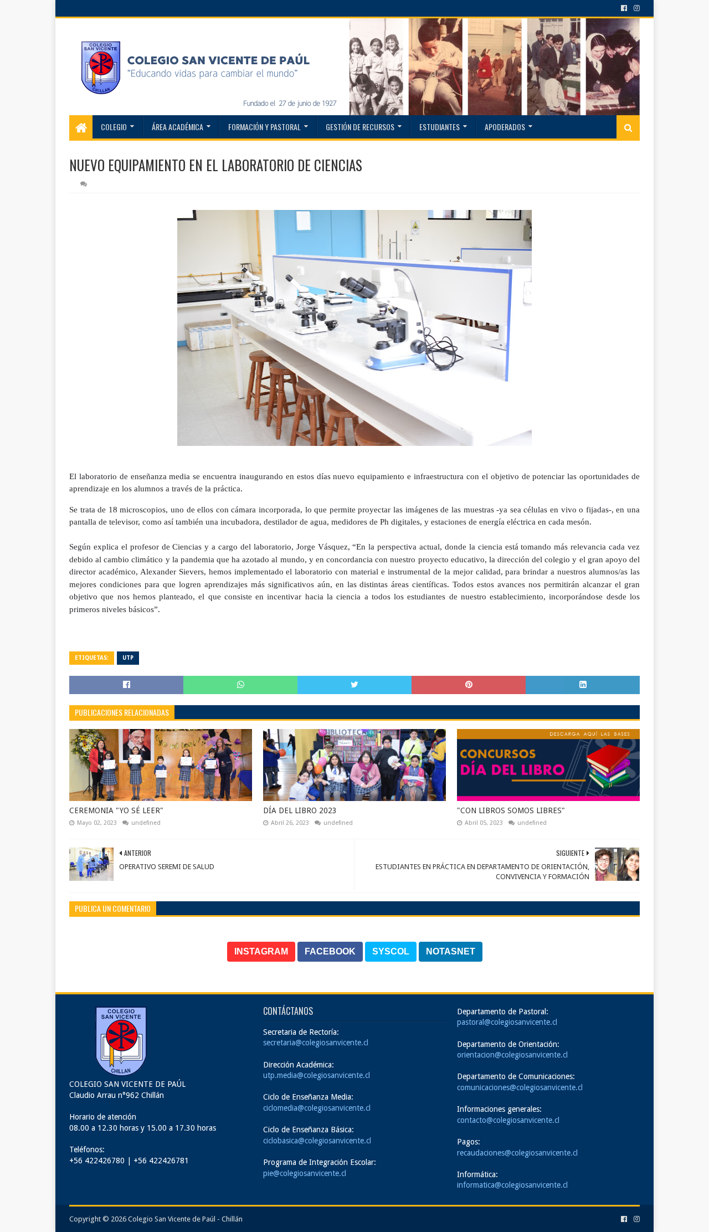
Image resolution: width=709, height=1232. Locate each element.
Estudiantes (439, 126)
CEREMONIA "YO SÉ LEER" (116, 810)
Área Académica (177, 126)
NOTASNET (450, 951)
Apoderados (505, 126)
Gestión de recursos (360, 126)
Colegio (114, 126)
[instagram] (635, 8)
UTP (127, 658)
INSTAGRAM (261, 951)
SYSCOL (390, 951)
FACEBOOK (330, 951)
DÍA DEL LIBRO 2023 (300, 810)
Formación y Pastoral (264, 126)
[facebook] (624, 8)
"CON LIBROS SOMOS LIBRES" (511, 810)
